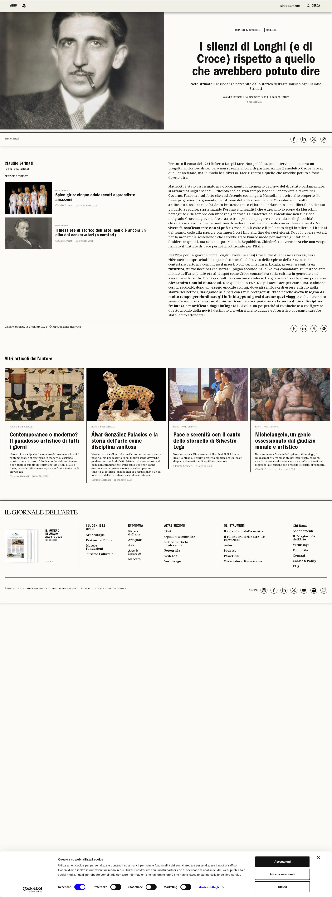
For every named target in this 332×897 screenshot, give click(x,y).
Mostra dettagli (208, 887)
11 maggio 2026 (123, 480)
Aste (131, 545)
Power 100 (231, 556)
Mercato (134, 559)
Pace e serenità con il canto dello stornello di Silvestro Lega (207, 441)
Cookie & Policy (304, 561)
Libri (167, 531)
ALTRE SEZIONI (174, 526)
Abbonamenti (290, 5)
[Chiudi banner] (318, 857)
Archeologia (95, 535)
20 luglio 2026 (40, 476)
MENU (13, 5)
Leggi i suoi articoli (17, 169)
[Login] (23, 5)
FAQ (296, 566)
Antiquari (135, 540)
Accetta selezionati (282, 874)
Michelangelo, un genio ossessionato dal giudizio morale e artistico (285, 441)
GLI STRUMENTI (234, 526)
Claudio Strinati (63, 205)
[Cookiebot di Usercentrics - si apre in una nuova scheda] (32, 889)
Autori (228, 545)
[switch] (115, 887)
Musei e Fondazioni (94, 547)
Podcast (230, 550)
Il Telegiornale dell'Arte (304, 538)
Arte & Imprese (134, 552)
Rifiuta (282, 886)
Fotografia (172, 550)
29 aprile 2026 (204, 466)
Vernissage (172, 561)
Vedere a (171, 556)
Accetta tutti (282, 861)
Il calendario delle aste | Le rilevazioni (244, 538)
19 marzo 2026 (286, 469)
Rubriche (271, 30)
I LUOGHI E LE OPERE (95, 527)
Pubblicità (300, 550)
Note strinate (254, 102)
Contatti (299, 555)
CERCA (316, 5)
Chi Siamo (300, 525)
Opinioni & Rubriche (247, 30)
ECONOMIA (135, 526)
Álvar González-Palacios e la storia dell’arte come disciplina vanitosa (124, 441)
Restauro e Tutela (99, 540)
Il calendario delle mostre (244, 531)
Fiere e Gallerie (134, 533)
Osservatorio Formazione (243, 561)
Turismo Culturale (99, 554)
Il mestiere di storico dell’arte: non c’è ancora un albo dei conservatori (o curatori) (100, 233)
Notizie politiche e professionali (177, 544)
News (12, 427)
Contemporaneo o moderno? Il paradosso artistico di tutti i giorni (44, 441)
